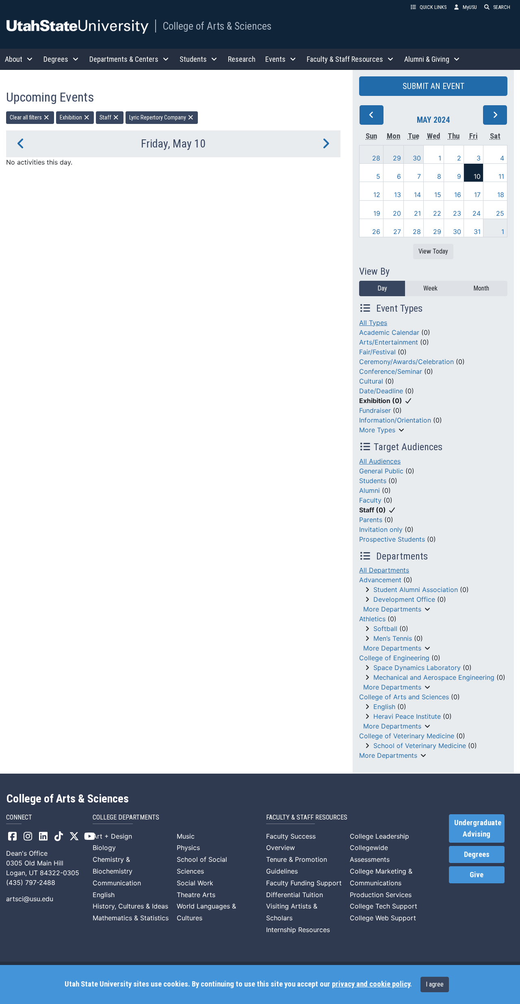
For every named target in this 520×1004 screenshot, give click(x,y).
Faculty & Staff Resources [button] (345, 59)
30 (417, 158)
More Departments (392, 609)
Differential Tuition (294, 895)
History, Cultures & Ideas (130, 906)
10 (477, 176)
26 (376, 232)
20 (397, 213)
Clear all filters (26, 117)
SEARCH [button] (501, 7)
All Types (373, 323)
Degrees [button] (55, 59)
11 (501, 176)
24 (476, 213)
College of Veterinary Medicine (406, 736)
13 (397, 195)
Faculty (370, 500)
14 (417, 195)
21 (417, 213)
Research (242, 59)
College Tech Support (383, 906)
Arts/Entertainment (388, 342)
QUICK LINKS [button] (433, 7)
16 (457, 195)
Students (372, 481)
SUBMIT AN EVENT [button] (433, 86)
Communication (117, 883)
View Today (433, 251)
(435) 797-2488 (30, 882)
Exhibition (71, 117)
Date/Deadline (381, 391)
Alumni (369, 490)
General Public (381, 471)
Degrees (477, 854)
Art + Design (112, 836)
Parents (370, 520)
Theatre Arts (196, 895)
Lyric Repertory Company (158, 117)
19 (376, 213)
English (384, 707)
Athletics (372, 619)
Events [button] (275, 59)
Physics (188, 848)
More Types (377, 430)
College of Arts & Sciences (216, 26)
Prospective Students (392, 539)
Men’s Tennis (392, 638)
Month (481, 288)
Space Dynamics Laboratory (417, 668)
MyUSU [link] (470, 7)
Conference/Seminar (390, 371)
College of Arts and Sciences (404, 697)
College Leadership (379, 836)
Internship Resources (298, 930)
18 (500, 195)
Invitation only (381, 529)
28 (376, 158)
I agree (435, 984)
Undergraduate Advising (477, 828)
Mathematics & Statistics (131, 918)
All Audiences (380, 461)
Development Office (404, 599)
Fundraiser (375, 410)
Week (430, 288)
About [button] (13, 59)
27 (397, 232)
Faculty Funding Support (304, 883)
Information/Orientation (395, 420)
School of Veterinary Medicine (419, 746)
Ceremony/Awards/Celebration (406, 362)
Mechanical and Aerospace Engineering (433, 677)
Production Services (381, 895)
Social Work (195, 883)
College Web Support (383, 918)
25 (500, 213)
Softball (385, 629)
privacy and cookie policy (371, 984)
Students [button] (193, 59)
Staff (106, 117)
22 (437, 213)
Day (382, 288)
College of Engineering (394, 658)
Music (186, 836)
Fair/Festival (377, 352)
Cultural (371, 381)
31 (477, 232)
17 (477, 195)
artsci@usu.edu (29, 899)
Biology (104, 848)
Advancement (380, 580)
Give (476, 874)
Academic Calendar (389, 332)
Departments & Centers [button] (123, 59)
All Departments (384, 570)
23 (457, 213)
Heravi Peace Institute (407, 716)
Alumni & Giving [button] (426, 59)
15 (437, 195)
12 (376, 195)
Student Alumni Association (415, 589)
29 (397, 158)
